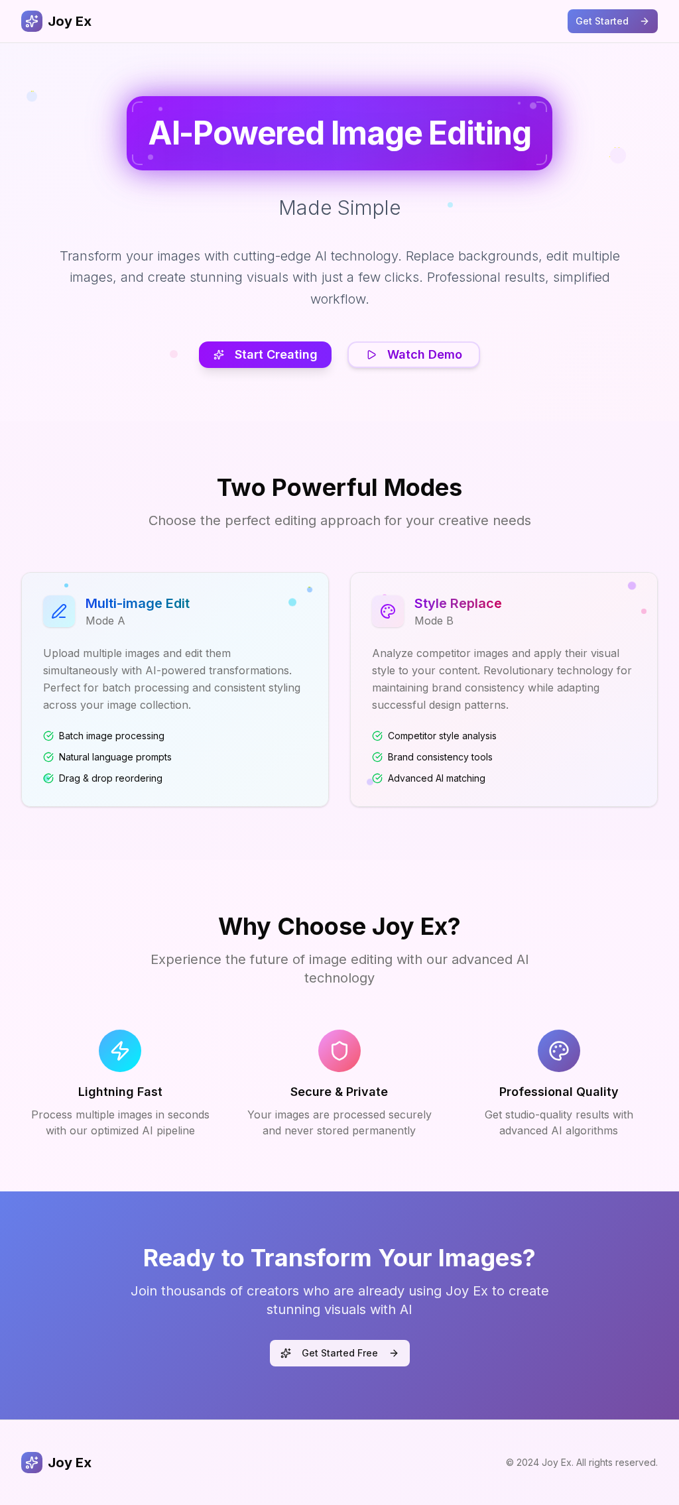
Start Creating (276, 354)
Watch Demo (424, 354)
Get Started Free (340, 1352)
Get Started (602, 21)
